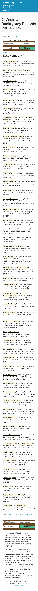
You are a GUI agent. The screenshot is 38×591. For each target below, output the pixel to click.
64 (27, 514)
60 (18, 514)
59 (16, 514)
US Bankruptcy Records (12, 3)
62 (23, 514)
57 (12, 514)
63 (25, 514)
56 (10, 514)
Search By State (8, 6)
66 (32, 514)
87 (35, 514)
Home (16, 36)
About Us (6, 10)
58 (14, 514)
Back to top (19, 586)
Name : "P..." (24, 52)
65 (29, 514)
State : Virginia (9, 52)
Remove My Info (8, 8)
